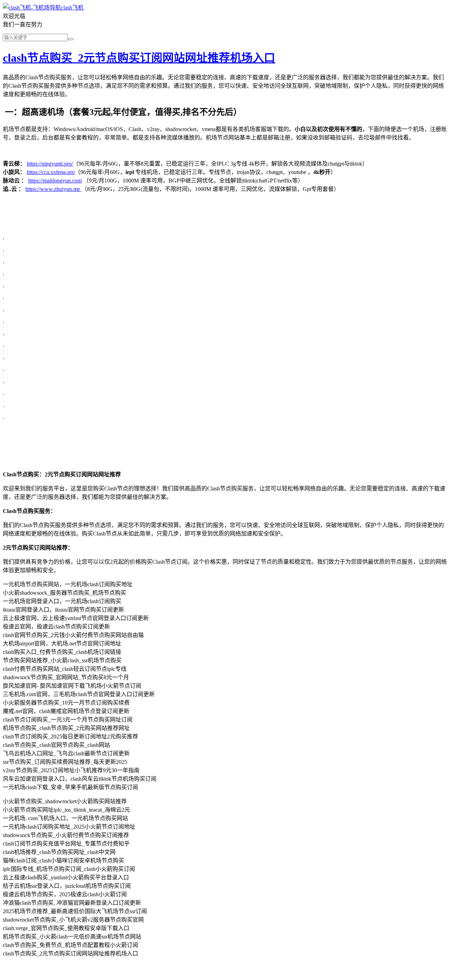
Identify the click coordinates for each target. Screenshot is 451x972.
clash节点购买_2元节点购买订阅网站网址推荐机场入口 (139, 57)
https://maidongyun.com (55, 181)
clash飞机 (72, 8)
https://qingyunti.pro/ (50, 164)
